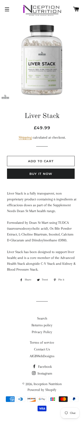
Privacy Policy (42, 332)
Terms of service (42, 342)
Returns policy (42, 325)
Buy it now (40, 174)
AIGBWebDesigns (42, 356)
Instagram (44, 373)
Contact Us (42, 349)
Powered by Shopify (42, 390)
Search (42, 318)
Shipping (25, 137)
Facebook (44, 366)
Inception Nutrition (48, 384)
